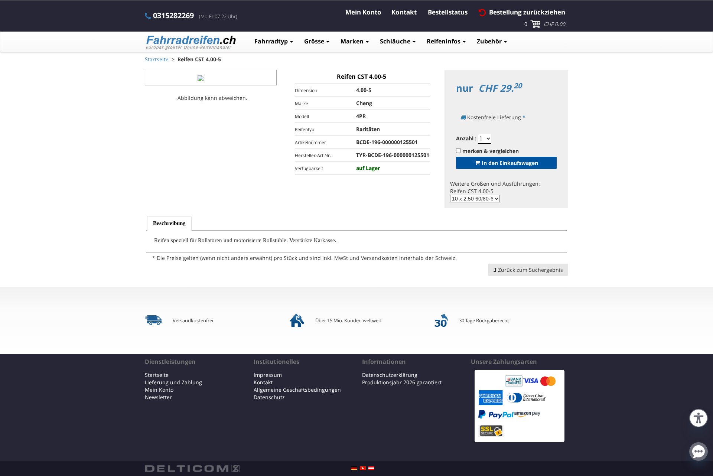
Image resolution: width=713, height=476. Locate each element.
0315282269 (173, 15)
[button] (698, 417)
